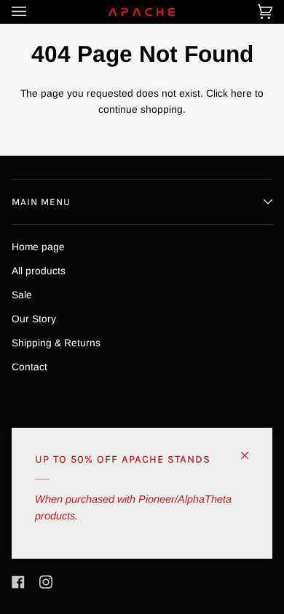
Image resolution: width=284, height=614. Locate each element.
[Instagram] (45, 582)
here (241, 93)
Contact (29, 367)
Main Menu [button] (41, 201)
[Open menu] (33, 11)
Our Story (34, 319)
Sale (22, 295)
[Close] (250, 449)
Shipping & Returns (56, 343)
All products (39, 271)
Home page (38, 247)
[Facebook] (18, 582)
